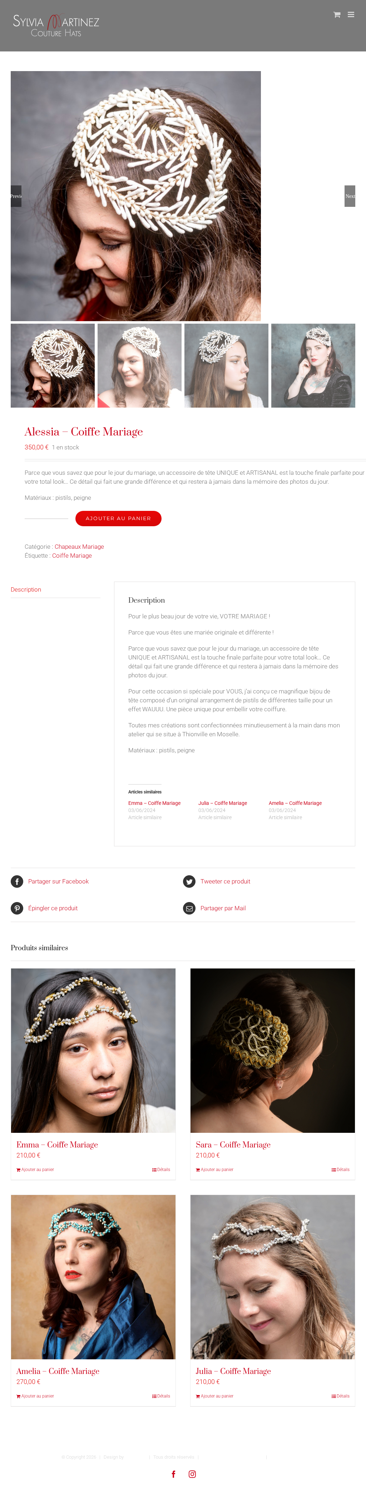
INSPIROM (135, 1457)
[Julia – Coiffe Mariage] (273, 1277)
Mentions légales (287, 1457)
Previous (16, 196)
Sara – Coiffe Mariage (233, 1145)
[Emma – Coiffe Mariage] (93, 1050)
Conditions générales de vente (232, 1457)
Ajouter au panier (118, 518)
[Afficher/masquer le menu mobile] (351, 14)
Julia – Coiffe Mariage (222, 803)
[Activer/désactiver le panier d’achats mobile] (337, 14)
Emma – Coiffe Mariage (154, 803)
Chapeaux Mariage (79, 546)
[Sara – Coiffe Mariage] (273, 1050)
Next (350, 196)
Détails (163, 1169)
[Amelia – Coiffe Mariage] (93, 1277)
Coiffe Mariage (72, 555)
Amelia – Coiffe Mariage (295, 803)
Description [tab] (26, 589)
